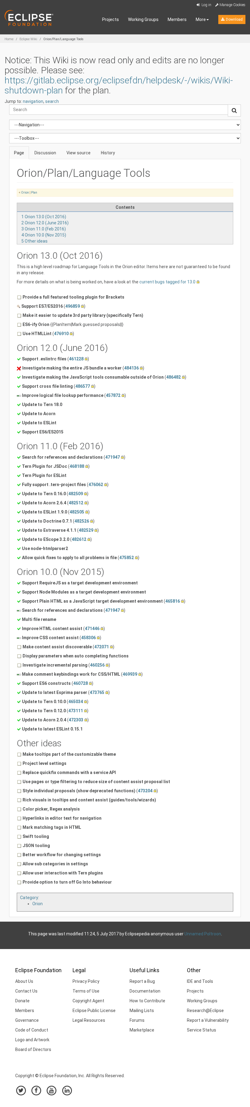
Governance (27, 1020)
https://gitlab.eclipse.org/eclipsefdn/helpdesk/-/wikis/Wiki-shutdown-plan (119, 85)
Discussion (45, 152)
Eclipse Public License (94, 1010)
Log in (206, 5)
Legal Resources (89, 1020)
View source (78, 152)
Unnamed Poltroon (202, 933)
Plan (34, 192)
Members (177, 19)
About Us (24, 981)
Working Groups (143, 19)
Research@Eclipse (205, 1010)
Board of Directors (33, 1049)
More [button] (201, 19)
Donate (22, 1000)
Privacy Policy (86, 981)
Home (9, 39)
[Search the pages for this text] (234, 110)
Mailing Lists (142, 1010)
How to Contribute (147, 1000)
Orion (25, 192)
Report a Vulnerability (208, 1020)
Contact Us (26, 991)
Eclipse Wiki (28, 39)
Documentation (145, 991)
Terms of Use (86, 991)
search (52, 101)
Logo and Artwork (32, 1039)
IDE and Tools (200, 981)
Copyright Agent (88, 1000)
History (108, 152)
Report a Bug (142, 981)
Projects (110, 19)
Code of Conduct (31, 1030)
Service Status (201, 1030)
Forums (137, 1020)
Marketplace (142, 1030)
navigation (33, 101)
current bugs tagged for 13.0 (167, 281)
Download (234, 19)
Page (19, 152)
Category (29, 897)
